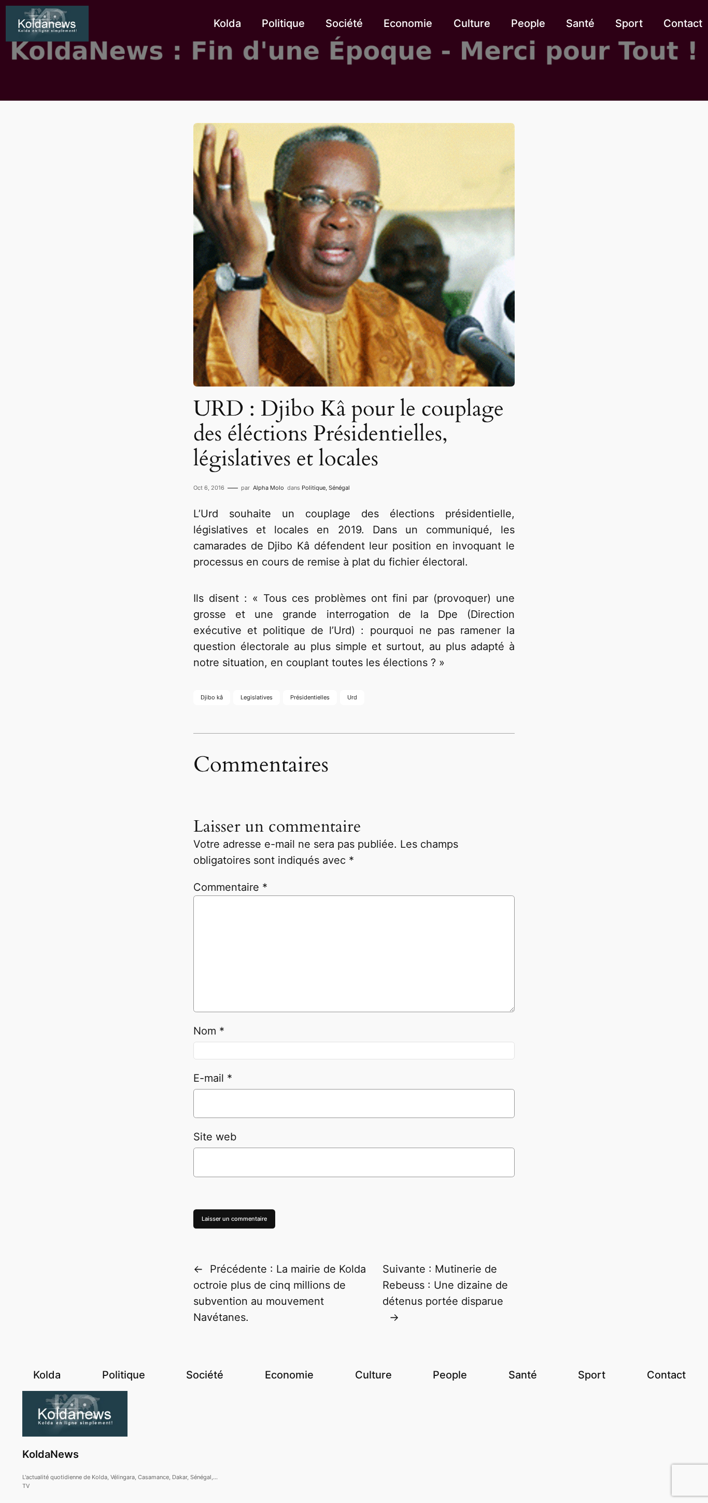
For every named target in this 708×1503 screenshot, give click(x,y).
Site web (214, 1136)
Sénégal (339, 487)
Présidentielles (310, 697)
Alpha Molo (268, 487)
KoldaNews (50, 1454)
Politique (313, 487)
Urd (352, 697)
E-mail (212, 1078)
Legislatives (256, 697)
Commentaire (230, 887)
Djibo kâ (212, 697)
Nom (208, 1031)
